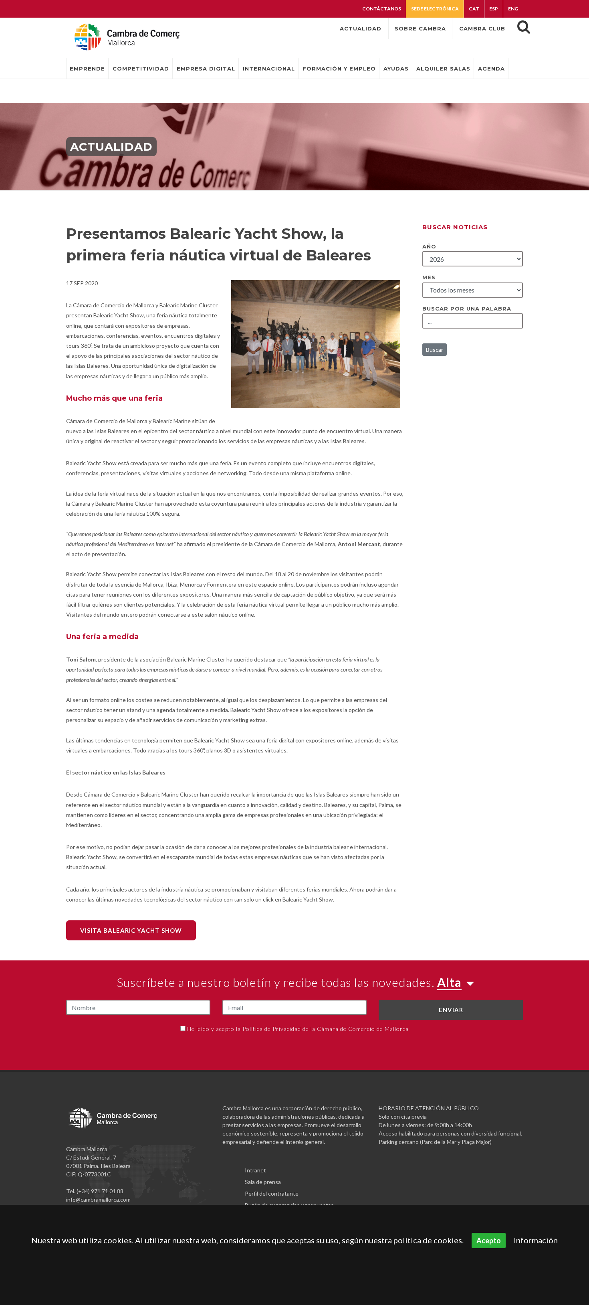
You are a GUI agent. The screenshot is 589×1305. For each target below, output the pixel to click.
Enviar (451, 1009)
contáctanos (381, 9)
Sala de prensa (263, 1181)
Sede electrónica (435, 9)
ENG (513, 9)
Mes (429, 277)
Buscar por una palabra (466, 308)
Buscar (434, 349)
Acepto (488, 1240)
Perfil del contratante (272, 1193)
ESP (493, 9)
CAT (474, 9)
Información (536, 1240)
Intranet (255, 1170)
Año (429, 246)
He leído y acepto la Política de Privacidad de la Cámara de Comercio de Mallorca (298, 1028)
